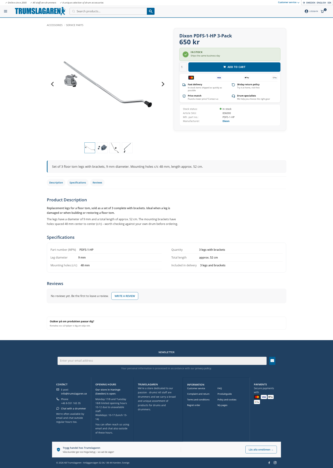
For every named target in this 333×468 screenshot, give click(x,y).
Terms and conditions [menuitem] (198, 399)
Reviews (97, 182)
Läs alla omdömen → (261, 449)
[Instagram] (275, 462)
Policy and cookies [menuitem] (226, 399)
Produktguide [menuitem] (224, 393)
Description (56, 182)
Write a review (125, 296)
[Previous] (53, 84)
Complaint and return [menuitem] (198, 393)
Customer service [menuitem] (287, 2)
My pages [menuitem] (222, 405)
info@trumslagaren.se (74, 393)
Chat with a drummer (73, 408)
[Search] (151, 11)
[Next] (162, 84)
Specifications (78, 182)
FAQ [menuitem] (219, 388)
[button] (5, 10)
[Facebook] (269, 462)
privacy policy (203, 368)
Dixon (226, 121)
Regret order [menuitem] (193, 405)
